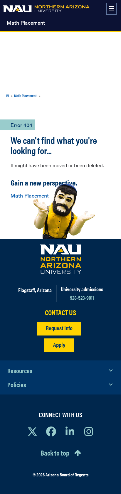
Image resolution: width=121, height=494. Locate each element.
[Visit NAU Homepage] (60, 259)
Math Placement (26, 22)
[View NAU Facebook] (51, 431)
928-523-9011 (82, 297)
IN (7, 95)
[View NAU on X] (32, 431)
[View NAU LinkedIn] (70, 431)
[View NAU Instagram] (89, 431)
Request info (59, 327)
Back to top (55, 453)
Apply (59, 344)
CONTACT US (60, 312)
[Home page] (46, 9)
